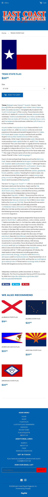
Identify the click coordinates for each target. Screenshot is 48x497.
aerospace (6, 257)
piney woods (6, 177)
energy (16, 254)
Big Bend (25, 180)
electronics (35, 254)
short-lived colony (8, 191)
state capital (17, 141)
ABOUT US (24, 435)
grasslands (41, 170)
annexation (24, 197)
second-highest (40, 259)
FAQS (24, 448)
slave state (40, 200)
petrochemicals (7, 254)
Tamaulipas (9, 121)
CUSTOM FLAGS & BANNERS (24, 424)
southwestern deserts (34, 166)
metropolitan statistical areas (17, 137)
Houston (5, 127)
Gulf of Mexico (38, 121)
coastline (16, 173)
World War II (11, 220)
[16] (16, 249)
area (7, 110)
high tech (15, 245)
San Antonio (23, 130)
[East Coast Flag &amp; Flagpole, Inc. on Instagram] (25, 480)
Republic (15, 195)
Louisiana (20, 114)
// (10, 105)
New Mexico (31, 116)
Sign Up (41, 470)
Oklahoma (13, 116)
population (16, 110)
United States (36, 107)
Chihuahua (24, 119)
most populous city (19, 127)
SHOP (24, 419)
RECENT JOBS (24, 430)
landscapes (26, 161)
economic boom (8, 238)
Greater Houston (19, 134)
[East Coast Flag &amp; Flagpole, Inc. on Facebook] (21, 480)
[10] (2, 152)
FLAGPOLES (24, 422)
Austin (32, 139)
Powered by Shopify (23, 488)
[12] (32, 163)
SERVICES (24, 427)
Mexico (28, 148)
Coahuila (32, 119)
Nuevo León (40, 119)
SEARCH (24, 443)
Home (4, 33)
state (24, 107)
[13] (30, 168)
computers (24, 254)
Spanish (27, 105)
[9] (23, 104)
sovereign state (33, 261)
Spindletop (21, 236)
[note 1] (25, 183)
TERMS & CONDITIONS (24, 451)
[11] (31, 154)
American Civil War (16, 202)
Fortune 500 (34, 247)
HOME (24, 416)
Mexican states (13, 119)
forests (4, 173)
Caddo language (24, 155)
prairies (34, 170)
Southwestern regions (23, 164)
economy (5, 245)
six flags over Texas (16, 184)
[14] (24, 195)
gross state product (9, 261)
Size (3, 84)
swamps (37, 175)
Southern (8, 164)
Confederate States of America (13, 207)
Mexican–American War (20, 200)
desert (26, 168)
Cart (44, 3)
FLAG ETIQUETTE (24, 432)
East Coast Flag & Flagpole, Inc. (26, 486)
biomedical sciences (20, 257)
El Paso (35, 141)
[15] (2, 222)
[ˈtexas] (4, 107)
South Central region (9, 112)
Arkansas (36, 114)
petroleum (5, 236)
